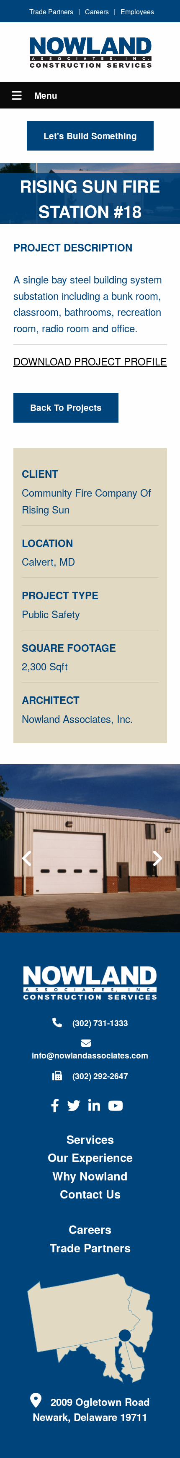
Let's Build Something (90, 136)
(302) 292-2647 (99, 1076)
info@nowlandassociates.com (90, 1055)
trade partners (90, 1247)
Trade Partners (51, 11)
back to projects (66, 407)
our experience (90, 1157)
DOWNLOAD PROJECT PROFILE (90, 361)
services (90, 1139)
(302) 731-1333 (99, 1023)
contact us (90, 1193)
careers (90, 1229)
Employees (137, 11)
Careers (97, 11)
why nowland (90, 1175)
